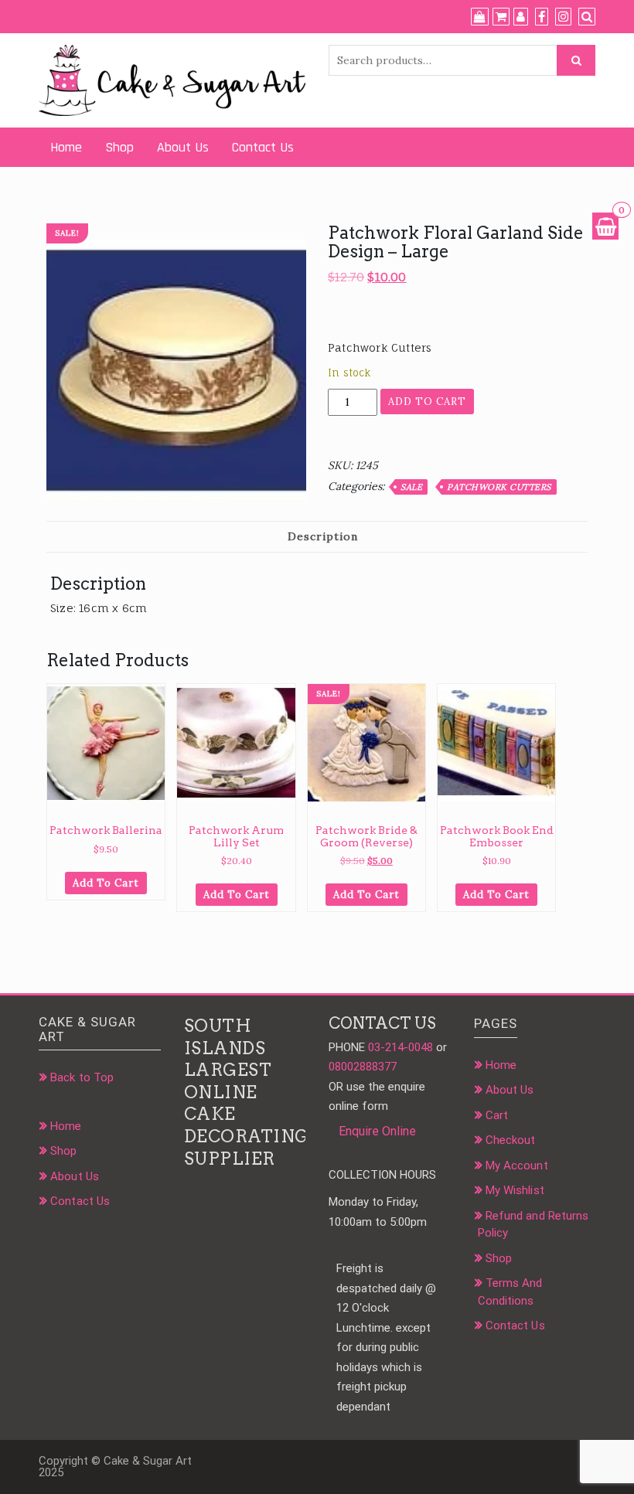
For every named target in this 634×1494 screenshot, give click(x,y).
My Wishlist (515, 1190)
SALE (411, 487)
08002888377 (363, 1067)
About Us (183, 147)
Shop (119, 147)
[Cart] (501, 17)
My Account (517, 1165)
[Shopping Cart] (605, 226)
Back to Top (82, 1077)
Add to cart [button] (106, 883)
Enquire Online (377, 1131)
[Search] (586, 17)
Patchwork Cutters (499, 487)
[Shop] (480, 17)
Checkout (511, 1140)
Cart (497, 1115)
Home (66, 147)
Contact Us (263, 147)
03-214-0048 (400, 1047)
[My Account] (520, 17)
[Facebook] (541, 17)
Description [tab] (323, 536)
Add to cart (427, 401)
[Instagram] (563, 17)
